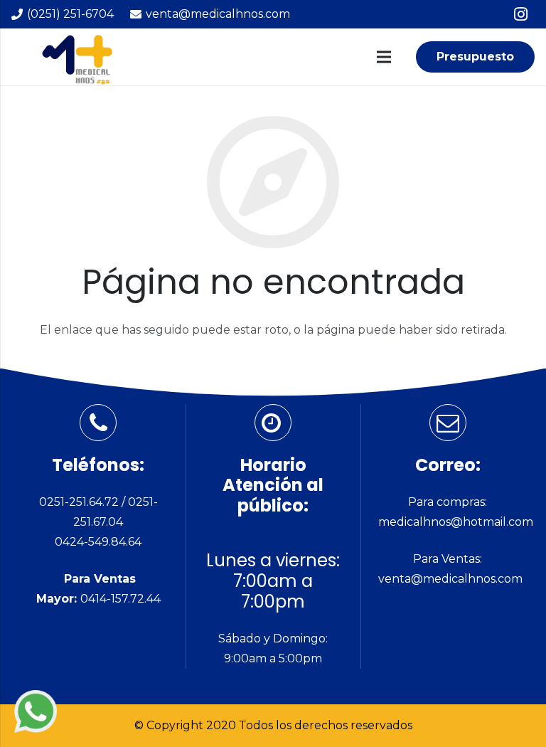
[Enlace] (35, 711)
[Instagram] (520, 14)
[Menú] (384, 57)
